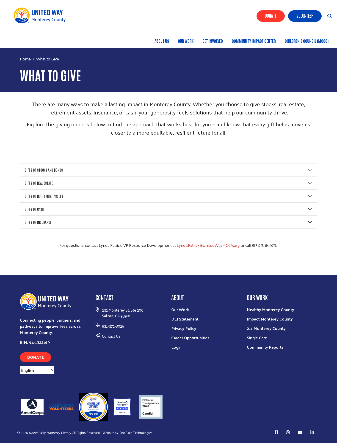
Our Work (185, 40)
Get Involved (212, 40)
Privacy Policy (183, 328)
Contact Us (111, 336)
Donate (270, 15)
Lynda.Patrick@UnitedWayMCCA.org (208, 245)
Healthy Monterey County (270, 309)
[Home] (41, 15)
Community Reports (265, 347)
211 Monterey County (266, 328)
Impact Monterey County (270, 318)
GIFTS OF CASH (34, 209)
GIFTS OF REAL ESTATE (39, 183)
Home (25, 59)
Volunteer (304, 15)
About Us (162, 40)
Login (176, 347)
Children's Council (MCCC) (307, 40)
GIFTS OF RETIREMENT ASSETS (44, 196)
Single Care (257, 337)
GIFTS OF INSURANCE (38, 222)
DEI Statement (185, 318)
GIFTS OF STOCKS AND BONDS (44, 170)
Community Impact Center (254, 40)
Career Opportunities (190, 337)
